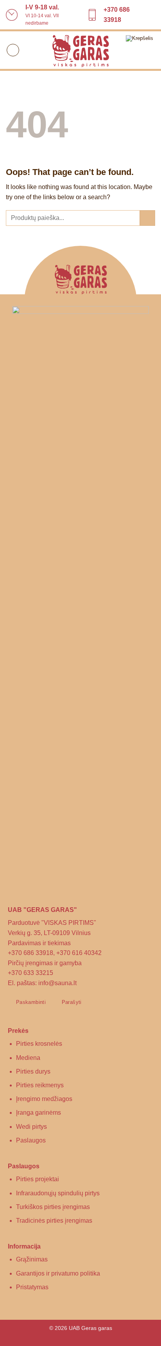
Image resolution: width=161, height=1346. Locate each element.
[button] (13, 50)
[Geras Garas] (81, 50)
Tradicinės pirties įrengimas (54, 1220)
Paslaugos (31, 1140)
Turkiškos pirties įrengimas (53, 1207)
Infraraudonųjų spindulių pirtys (58, 1193)
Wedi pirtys (31, 1126)
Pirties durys (33, 1071)
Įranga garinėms (38, 1112)
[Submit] (147, 217)
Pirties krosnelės (39, 1043)
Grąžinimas (32, 1259)
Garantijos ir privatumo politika (58, 1273)
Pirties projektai (37, 1179)
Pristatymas (32, 1287)
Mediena (28, 1057)
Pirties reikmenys (40, 1085)
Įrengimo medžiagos (44, 1099)
